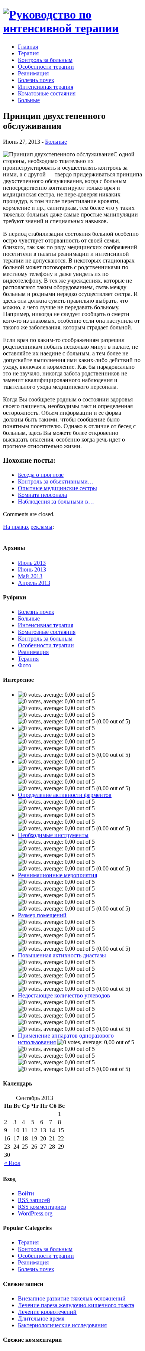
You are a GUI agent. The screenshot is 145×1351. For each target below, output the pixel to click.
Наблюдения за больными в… (56, 501)
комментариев (42, 1207)
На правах (16, 527)
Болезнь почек (36, 80)
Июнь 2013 (32, 569)
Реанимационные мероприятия (57, 875)
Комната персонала (42, 495)
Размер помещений (42, 915)
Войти (26, 1193)
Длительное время (41, 1318)
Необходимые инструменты (53, 835)
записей (34, 1200)
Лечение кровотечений (47, 1312)
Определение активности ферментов (65, 795)
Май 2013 (30, 576)
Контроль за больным (45, 60)
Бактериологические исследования (62, 1325)
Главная (28, 46)
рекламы (41, 527)
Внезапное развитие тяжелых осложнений (72, 1298)
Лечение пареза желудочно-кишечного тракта (76, 1305)
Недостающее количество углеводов (64, 995)
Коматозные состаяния (46, 93)
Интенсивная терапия (45, 87)
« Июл (12, 1163)
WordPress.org (35, 1213)
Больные (29, 100)
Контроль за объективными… (56, 481)
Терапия (28, 53)
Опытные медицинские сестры (57, 488)
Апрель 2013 (34, 583)
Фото (24, 665)
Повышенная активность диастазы (62, 955)
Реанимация (33, 73)
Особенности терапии (46, 67)
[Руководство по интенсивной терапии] (72, 28)
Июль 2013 (32, 563)
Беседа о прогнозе (41, 475)
